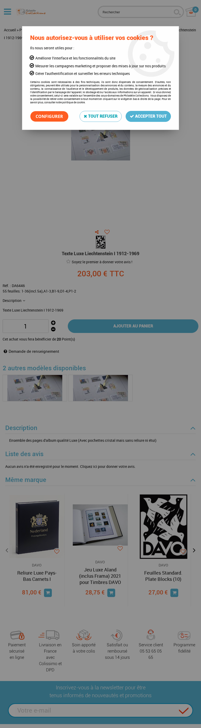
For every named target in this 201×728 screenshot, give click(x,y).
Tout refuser (102, 116)
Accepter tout (150, 116)
